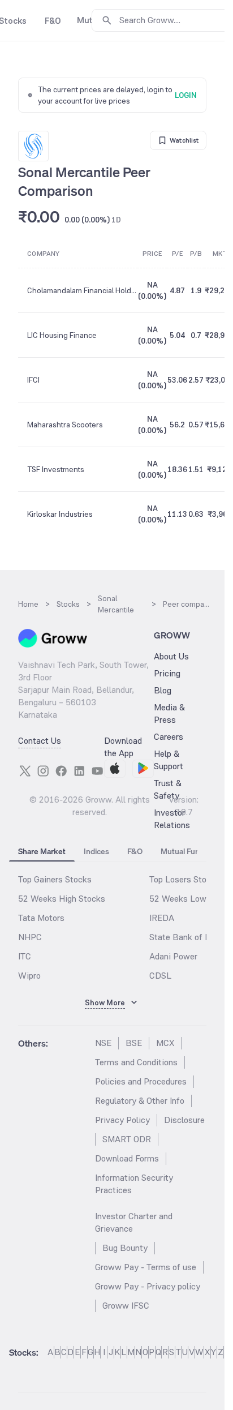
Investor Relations (172, 819)
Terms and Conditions (136, 1062)
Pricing (167, 673)
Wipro (29, 976)
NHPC (30, 937)
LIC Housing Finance (62, 335)
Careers (168, 737)
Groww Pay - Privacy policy (147, 1286)
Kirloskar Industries (60, 514)
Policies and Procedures (141, 1081)
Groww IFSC (125, 1306)
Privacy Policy (122, 1120)
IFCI (33, 380)
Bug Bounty (125, 1248)
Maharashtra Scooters (65, 424)
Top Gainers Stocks (55, 879)
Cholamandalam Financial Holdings (82, 290)
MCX (165, 1043)
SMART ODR (126, 1139)
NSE (103, 1043)
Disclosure (184, 1120)
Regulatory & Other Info (139, 1101)
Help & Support (168, 760)
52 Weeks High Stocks (61, 899)
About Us (171, 656)
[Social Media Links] (25, 771)
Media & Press (169, 713)
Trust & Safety (168, 789)
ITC (24, 956)
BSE (134, 1043)
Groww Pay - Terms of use (145, 1267)
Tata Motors (41, 918)
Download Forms (127, 1158)
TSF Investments (55, 469)
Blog (162, 690)
